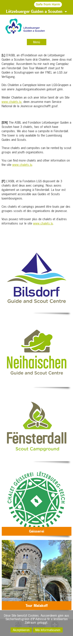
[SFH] (36, 4)
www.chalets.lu (11, 102)
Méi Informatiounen (47, 630)
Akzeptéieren (21, 630)
